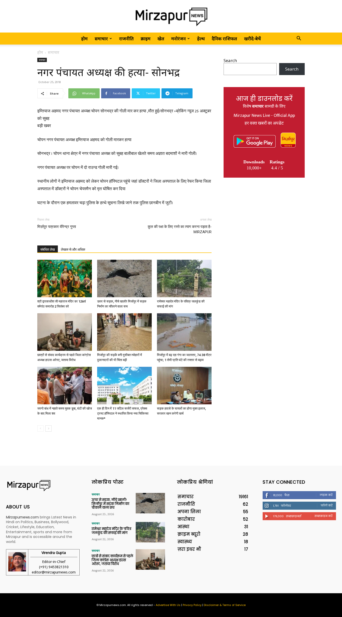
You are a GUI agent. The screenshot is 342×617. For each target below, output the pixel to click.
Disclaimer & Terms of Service (225, 605)
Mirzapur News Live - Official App (264, 115)
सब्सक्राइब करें (323, 516)
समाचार (101, 39)
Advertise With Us (168, 605)
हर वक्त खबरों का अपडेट (264, 123)
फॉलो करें (326, 505)
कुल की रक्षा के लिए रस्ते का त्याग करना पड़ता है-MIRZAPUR (180, 229)
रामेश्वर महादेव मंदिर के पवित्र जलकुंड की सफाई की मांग (111, 530)
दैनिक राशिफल (224, 39)
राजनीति (126, 39)
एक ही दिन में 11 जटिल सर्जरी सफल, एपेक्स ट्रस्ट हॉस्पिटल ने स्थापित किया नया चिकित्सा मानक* (122, 413)
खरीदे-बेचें (252, 39)
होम (84, 39)
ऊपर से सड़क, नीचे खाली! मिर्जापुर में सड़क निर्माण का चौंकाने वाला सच (110, 503)
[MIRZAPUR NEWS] (43, 485)
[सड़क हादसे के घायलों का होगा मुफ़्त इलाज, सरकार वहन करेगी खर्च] (184, 385)
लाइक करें (326, 495)
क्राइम (145, 39)
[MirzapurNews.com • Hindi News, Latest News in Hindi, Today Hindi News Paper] (171, 17)
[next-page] (48, 428)
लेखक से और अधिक (73, 249)
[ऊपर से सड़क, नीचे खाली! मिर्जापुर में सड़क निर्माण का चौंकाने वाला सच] (124, 278)
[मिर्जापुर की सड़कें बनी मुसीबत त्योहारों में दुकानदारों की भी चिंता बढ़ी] (124, 332)
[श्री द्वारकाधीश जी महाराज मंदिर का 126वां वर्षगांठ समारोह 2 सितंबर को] (64, 278)
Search (230, 60)
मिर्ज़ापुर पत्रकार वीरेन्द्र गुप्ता (56, 226)
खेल (160, 39)
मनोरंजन (178, 39)
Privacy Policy (192, 605)
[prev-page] (40, 428)
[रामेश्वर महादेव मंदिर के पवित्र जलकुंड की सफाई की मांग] (184, 278)
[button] (299, 39)
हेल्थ (201, 39)
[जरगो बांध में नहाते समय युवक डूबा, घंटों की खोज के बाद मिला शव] (64, 385)
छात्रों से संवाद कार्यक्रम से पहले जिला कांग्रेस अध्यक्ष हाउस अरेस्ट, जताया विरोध (112, 560)
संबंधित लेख (47, 249)
